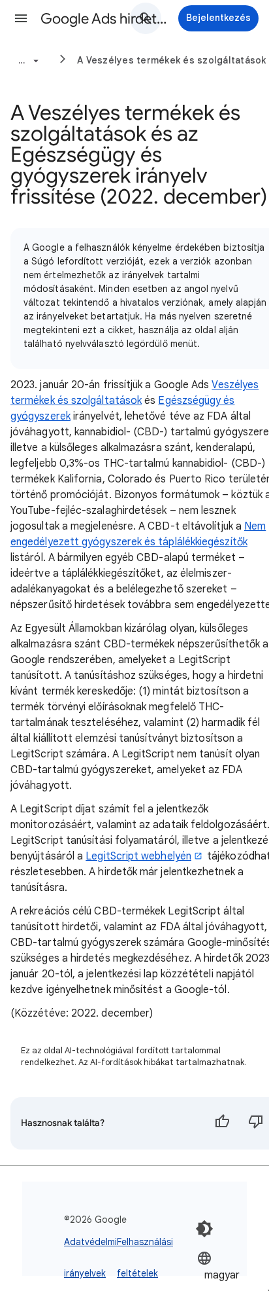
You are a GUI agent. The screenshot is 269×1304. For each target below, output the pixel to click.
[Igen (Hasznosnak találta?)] (222, 1123)
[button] (21, 18)
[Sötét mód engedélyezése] (204, 1228)
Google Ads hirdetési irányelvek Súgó (105, 18)
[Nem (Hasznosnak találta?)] (256, 1123)
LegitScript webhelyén (138, 856)
